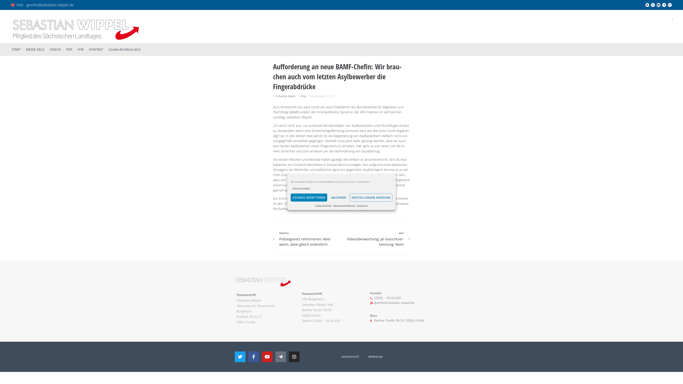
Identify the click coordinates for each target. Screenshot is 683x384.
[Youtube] (659, 5)
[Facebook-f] (653, 5)
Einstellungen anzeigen (371, 197)
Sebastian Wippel (285, 96)
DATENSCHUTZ (350, 356)
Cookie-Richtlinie (323, 205)
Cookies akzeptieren (309, 197)
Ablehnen (338, 197)
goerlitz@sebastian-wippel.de (50, 4)
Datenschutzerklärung (344, 205)
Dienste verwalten (301, 188)
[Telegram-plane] (664, 5)
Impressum (362, 205)
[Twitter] (647, 5)
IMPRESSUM (375, 356)
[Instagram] (670, 5)
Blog (303, 96)
